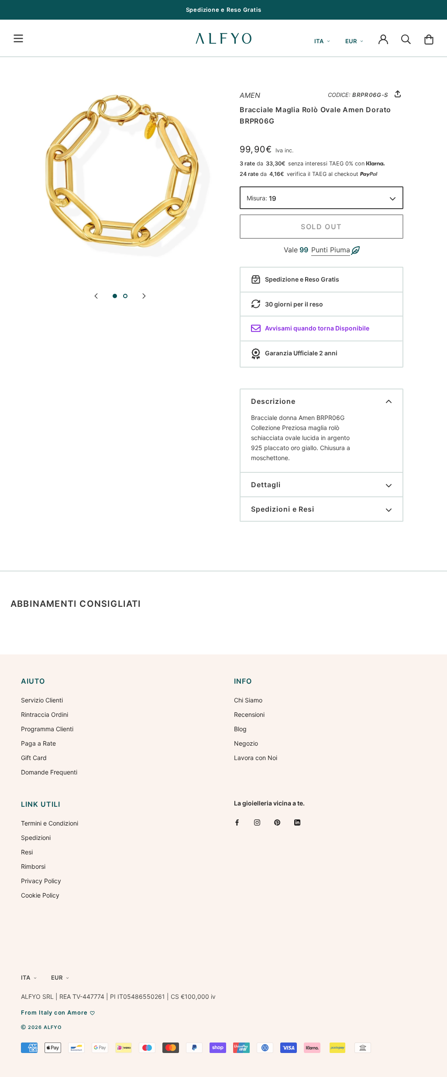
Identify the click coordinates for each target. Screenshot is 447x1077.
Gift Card (34, 757)
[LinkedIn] (297, 822)
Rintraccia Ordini (44, 714)
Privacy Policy (41, 880)
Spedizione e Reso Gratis (223, 9)
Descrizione (273, 401)
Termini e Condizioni (49, 823)
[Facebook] (237, 822)
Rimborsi (33, 866)
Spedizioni (36, 837)
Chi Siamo (248, 700)
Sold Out (321, 226)
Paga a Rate (38, 743)
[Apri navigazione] (18, 38)
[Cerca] (406, 38)
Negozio (246, 743)
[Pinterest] (277, 822)
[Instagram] (257, 822)
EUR (351, 41)
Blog (240, 729)
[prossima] (144, 295)
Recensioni (249, 714)
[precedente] (96, 295)
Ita (318, 41)
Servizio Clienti (42, 700)
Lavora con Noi (255, 757)
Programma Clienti (47, 729)
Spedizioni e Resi (282, 509)
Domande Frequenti (49, 772)
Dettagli (266, 484)
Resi (27, 852)
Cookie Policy (40, 895)
